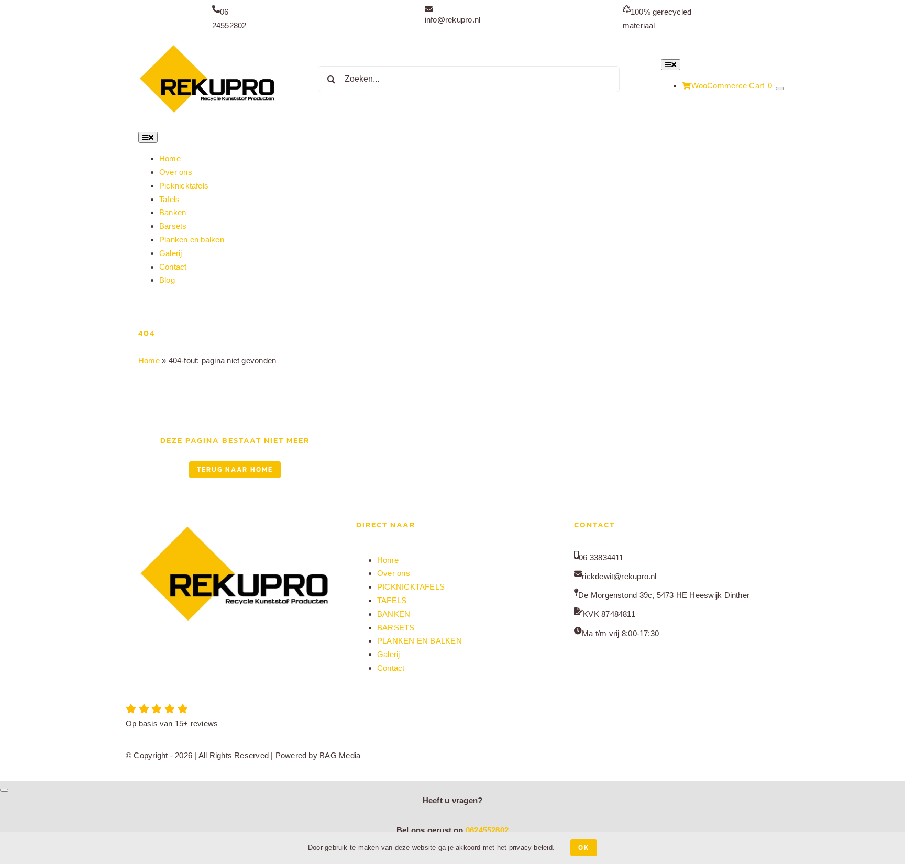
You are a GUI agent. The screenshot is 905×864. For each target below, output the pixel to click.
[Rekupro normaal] (207, 44)
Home (149, 360)
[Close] (4, 790)
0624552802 (487, 830)
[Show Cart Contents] (780, 88)
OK (583, 847)
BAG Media (339, 755)
